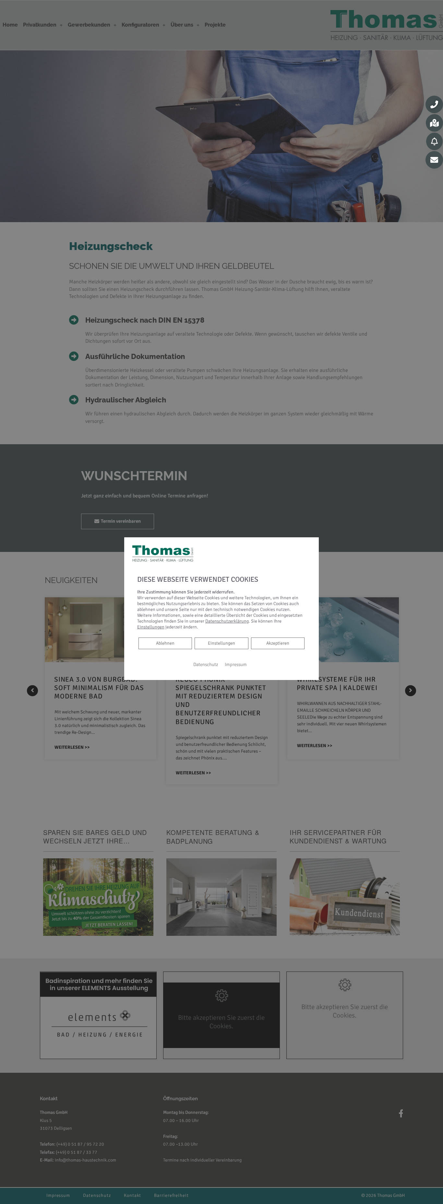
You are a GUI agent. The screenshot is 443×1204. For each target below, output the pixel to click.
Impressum (236, 664)
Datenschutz (205, 664)
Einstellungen (221, 643)
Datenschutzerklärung (227, 621)
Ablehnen (165, 643)
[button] (434, 104)
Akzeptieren (277, 643)
